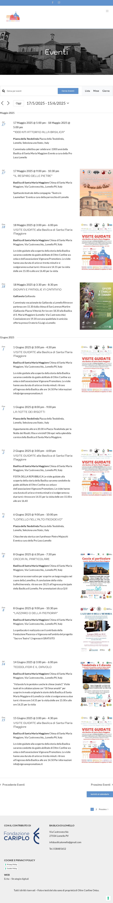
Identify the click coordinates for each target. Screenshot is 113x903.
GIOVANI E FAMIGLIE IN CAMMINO (37, 289)
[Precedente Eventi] (2, 103)
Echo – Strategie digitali (16, 878)
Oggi (18, 103)
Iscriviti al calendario (100, 794)
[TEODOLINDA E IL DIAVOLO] (96, 683)
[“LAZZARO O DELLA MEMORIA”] (96, 629)
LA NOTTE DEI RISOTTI (29, 412)
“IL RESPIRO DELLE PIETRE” (32, 176)
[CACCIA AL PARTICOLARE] (96, 575)
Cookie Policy (12, 868)
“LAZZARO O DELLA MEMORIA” (35, 613)
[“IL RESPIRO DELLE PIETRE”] (96, 192)
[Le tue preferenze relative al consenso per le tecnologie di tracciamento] (108, 898)
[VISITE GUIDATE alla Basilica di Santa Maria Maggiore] (96, 246)
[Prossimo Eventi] (8, 103)
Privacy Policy (12, 864)
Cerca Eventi (68, 91)
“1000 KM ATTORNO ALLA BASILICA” (39, 132)
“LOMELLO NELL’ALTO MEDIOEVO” (38, 519)
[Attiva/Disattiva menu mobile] (107, 11)
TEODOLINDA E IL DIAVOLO (32, 667)
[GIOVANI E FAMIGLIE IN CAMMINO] (96, 306)
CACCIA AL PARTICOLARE (31, 559)
